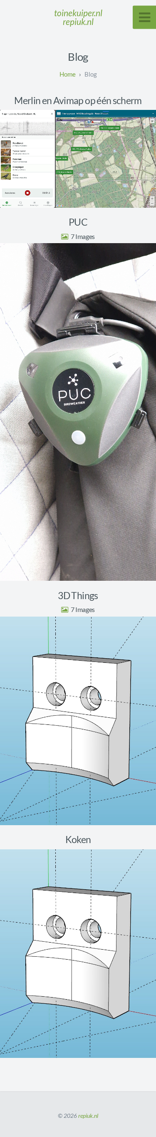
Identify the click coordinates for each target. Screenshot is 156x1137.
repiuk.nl (88, 1115)
